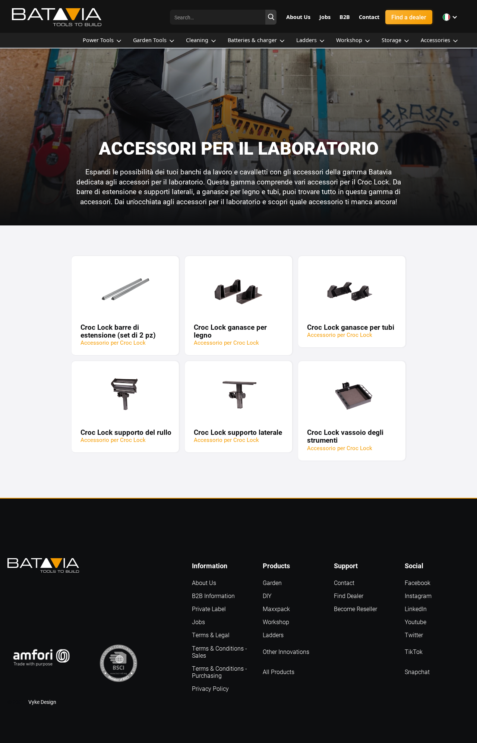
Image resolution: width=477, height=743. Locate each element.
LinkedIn (416, 608)
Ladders (273, 634)
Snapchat (417, 671)
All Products (278, 671)
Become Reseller (355, 608)
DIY (267, 595)
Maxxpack (276, 608)
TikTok (414, 651)
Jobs (198, 621)
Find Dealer (348, 595)
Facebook (417, 582)
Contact (344, 582)
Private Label (209, 608)
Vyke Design (42, 701)
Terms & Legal (211, 634)
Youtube (415, 621)
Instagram (418, 595)
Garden (272, 582)
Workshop (276, 621)
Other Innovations (286, 651)
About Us (204, 582)
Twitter (414, 634)
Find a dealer (408, 17)
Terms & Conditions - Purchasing (219, 672)
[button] (450, 17)
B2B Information (213, 595)
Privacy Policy (210, 688)
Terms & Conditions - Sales (219, 652)
